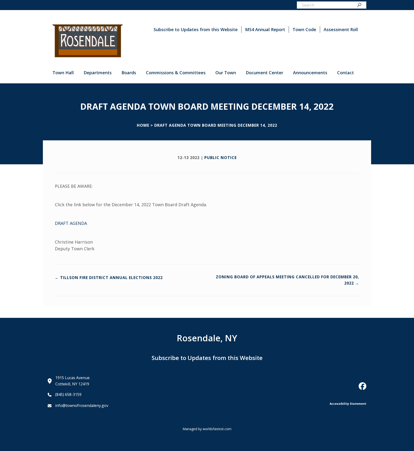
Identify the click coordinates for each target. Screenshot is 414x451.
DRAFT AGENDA (71, 223)
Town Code (304, 29)
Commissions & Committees (176, 72)
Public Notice (220, 157)
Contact (345, 72)
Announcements (310, 72)
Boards (128, 72)
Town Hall (63, 72)
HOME (143, 125)
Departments (98, 72)
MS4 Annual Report (265, 29)
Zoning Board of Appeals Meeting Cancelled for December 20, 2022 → (287, 280)
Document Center (264, 72)
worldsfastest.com (217, 429)
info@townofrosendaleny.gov (81, 405)
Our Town (225, 72)
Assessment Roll (341, 29)
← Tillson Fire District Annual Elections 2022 (109, 277)
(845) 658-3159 (68, 394)
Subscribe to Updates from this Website (196, 29)
